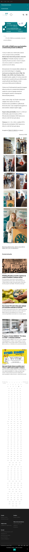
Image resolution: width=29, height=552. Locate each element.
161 (11, 446)
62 (14, 405)
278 (18, 495)
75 (8, 411)
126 (11, 431)
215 (14, 468)
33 (17, 392)
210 (15, 466)
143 (17, 438)
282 (14, 497)
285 (8, 499)
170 (8, 450)
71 (11, 409)
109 (21, 423)
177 (14, 452)
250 (18, 483)
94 (20, 417)
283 (18, 497)
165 (8, 448)
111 (11, 425)
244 (13, 481)
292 (16, 501)
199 (21, 460)
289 (21, 499)
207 (19, 464)
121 (11, 429)
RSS (10, 546)
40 (8, 396)
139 (21, 435)
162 (14, 446)
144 (21, 438)
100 (8, 421)
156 (11, 444)
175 (8, 452)
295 (13, 503)
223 (8, 473)
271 (11, 493)
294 (9, 503)
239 (11, 479)
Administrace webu (5, 546)
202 (16, 462)
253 (11, 485)
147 (14, 440)
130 (8, 433)
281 (11, 497)
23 (17, 388)
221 (17, 470)
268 (16, 491)
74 (20, 409)
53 (17, 400)
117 (14, 427)
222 (21, 470)
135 (8, 435)
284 (21, 497)
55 (8, 403)
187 (14, 456)
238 (8, 479)
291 (13, 501)
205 (13, 464)
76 (11, 411)
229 (11, 475)
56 (11, 403)
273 (18, 493)
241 (18, 479)
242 (21, 479)
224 (11, 473)
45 (8, 398)
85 (8, 415)
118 (17, 427)
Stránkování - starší (25, 382)
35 (8, 394)
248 (11, 483)
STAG (5, 2)
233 (8, 477)
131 (11, 433)
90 (8, 417)
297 (19, 503)
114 (20, 425)
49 (20, 398)
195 (8, 460)
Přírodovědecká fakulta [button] (6, 5)
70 (8, 409)
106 (11, 423)
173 (17, 450)
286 (11, 499)
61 (11, 405)
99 (20, 419)
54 (20, 400)
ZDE (20, 107)
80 (8, 413)
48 (17, 398)
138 (17, 435)
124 (21, 429)
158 (17, 444)
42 (14, 396)
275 (8, 495)
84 (20, 413)
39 (20, 394)
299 (16, 505)
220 (14, 470)
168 (17, 448)
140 (8, 438)
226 (18, 473)
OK (14, 549)
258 (11, 487)
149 (21, 440)
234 (11, 477)
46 (11, 398)
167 (14, 448)
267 (13, 491)
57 (14, 403)
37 (14, 394)
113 (17, 425)
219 (11, 470)
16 (13, 386)
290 (9, 501)
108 (17, 423)
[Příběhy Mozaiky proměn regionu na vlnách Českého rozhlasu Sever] (14, 266)
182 (14, 454)
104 (21, 421)
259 (14, 487)
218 (8, 470)
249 (14, 483)
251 (21, 483)
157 (14, 444)
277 (14, 495)
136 (11, 435)
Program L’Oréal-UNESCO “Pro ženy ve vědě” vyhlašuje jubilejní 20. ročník (14, 337)
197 (14, 460)
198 (17, 460)
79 (20, 411)
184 (21, 454)
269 (19, 491)
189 (21, 456)
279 (21, 495)
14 (7, 386)
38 (17, 394)
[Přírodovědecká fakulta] (5, 14)
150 (8, 442)
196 (11, 460)
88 (17, 415)
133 (17, 433)
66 (11, 407)
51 (11, 400)
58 (17, 403)
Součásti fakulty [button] (4, 9)
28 (17, 390)
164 (21, 446)
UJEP (11, 2)
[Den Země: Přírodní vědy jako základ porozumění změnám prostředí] (14, 296)
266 (9, 491)
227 (21, 473)
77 (14, 411)
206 (16, 464)
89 (20, 415)
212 (21, 466)
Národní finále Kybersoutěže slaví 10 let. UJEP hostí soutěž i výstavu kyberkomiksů (13, 367)
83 (17, 413)
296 (16, 503)
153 (17, 442)
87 (14, 415)
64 (20, 405)
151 (11, 442)
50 (8, 400)
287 (14, 499)
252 (8, 485)
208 (8, 466)
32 (14, 392)
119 (20, 427)
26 (11, 390)
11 (15, 384)
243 (9, 481)
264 (16, 489)
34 (20, 392)
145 (8, 440)
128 (17, 431)
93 (17, 417)
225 (14, 473)
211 (18, 466)
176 (11, 452)
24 (20, 388)
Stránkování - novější (4, 382)
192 (14, 458)
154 (21, 442)
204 (9, 464)
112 (14, 425)
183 (17, 454)
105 (8, 423)
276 (11, 495)
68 (17, 407)
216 (17, 468)
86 (11, 415)
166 (11, 448)
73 (17, 409)
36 (11, 394)
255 (18, 485)
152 (14, 442)
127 (14, 431)
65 (8, 407)
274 (21, 493)
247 (8, 483)
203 (19, 462)
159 (21, 444)
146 (11, 440)
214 (11, 468)
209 (11, 466)
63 (17, 405)
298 (13, 505)
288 (18, 499)
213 (8, 468)
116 (11, 427)
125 (8, 431)
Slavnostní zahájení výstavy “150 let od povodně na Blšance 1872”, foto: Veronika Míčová (13, 247)
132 (14, 433)
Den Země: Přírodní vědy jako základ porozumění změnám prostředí (14, 306)
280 (8, 497)
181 (11, 454)
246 (19, 481)
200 (9, 462)
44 (20, 396)
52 (14, 400)
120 (8, 429)
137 (14, 435)
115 (8, 427)
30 (8, 392)
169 (21, 448)
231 (18, 475)
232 (21, 475)
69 (20, 407)
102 (14, 421)
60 (8, 405)
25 (8, 390)
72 (14, 409)
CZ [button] (1, 2)
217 (21, 468)
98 (17, 419)
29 (20, 390)
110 (8, 425)
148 (17, 440)
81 (11, 413)
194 (21, 458)
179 (21, 452)
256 (21, 485)
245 (16, 481)
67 (14, 407)
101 (11, 421)
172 (14, 450)
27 (14, 390)
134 (21, 433)
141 (11, 438)
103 (17, 421)
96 (11, 419)
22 (14, 388)
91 (11, 417)
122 (14, 429)
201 (13, 462)
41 (11, 396)
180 (8, 454)
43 (17, 396)
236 (18, 477)
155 (8, 444)
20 (8, 388)
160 (8, 446)
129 (21, 431)
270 (8, 493)
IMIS (8, 2)
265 (19, 489)
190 (8, 458)
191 (11, 458)
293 (19, 501)
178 (17, 452)
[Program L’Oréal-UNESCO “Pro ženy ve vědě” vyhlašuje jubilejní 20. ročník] (14, 326)
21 (11, 388)
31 (11, 392)
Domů (5, 36)
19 (21, 386)
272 (14, 493)
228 (8, 475)
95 (8, 419)
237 (21, 477)
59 (20, 403)
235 (14, 477)
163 (17, 446)
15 (10, 386)
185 (8, 456)
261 (21, 487)
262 (9, 489)
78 (17, 411)
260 (18, 487)
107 (14, 423)
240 (14, 479)
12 (18, 384)
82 (14, 413)
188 (17, 456)
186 (11, 456)
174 (21, 450)
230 (14, 475)
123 (17, 429)
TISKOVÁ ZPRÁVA (13, 130)
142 (14, 438)
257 (8, 487)
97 (14, 419)
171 (11, 450)
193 (17, 458)
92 (14, 417)
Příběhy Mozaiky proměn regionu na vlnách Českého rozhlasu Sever (14, 276)
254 (14, 485)
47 (14, 398)
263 (13, 489)
